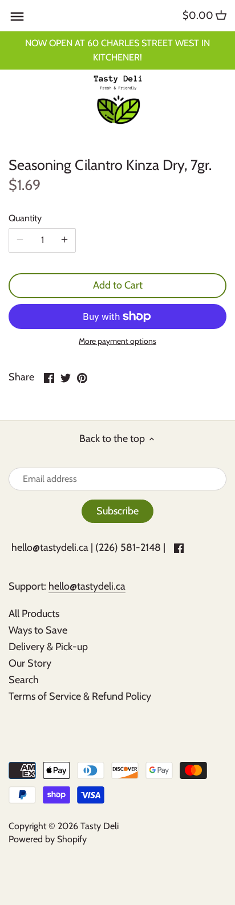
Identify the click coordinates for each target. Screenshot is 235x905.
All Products (34, 613)
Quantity (25, 218)
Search (24, 679)
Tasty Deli (99, 825)
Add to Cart (118, 285)
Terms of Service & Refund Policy (80, 696)
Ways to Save (38, 630)
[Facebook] (179, 548)
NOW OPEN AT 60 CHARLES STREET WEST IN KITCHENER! (117, 50)
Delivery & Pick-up (48, 646)
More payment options (117, 341)
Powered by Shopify (48, 839)
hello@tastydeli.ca (49, 547)
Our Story (30, 663)
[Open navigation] (17, 16)
